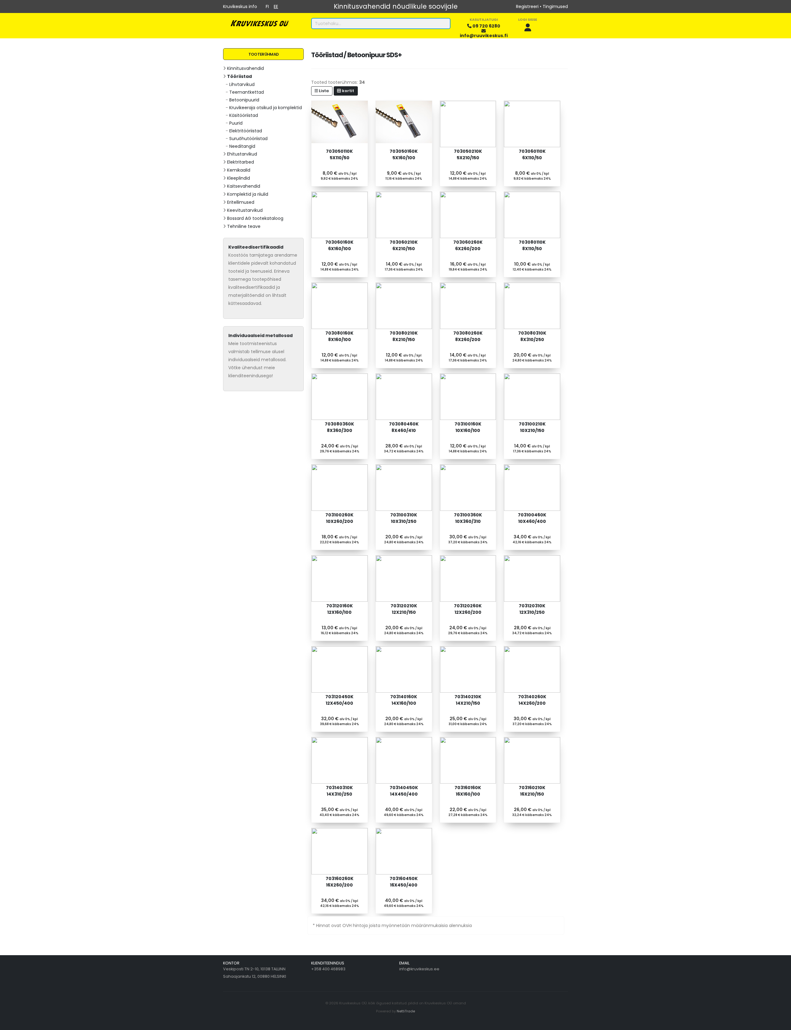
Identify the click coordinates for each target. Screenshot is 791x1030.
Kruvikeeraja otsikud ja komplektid (265, 108)
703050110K (339, 154)
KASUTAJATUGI (484, 19)
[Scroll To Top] (780, 1023)
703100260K (339, 518)
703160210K (532, 790)
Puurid (236, 123)
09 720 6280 (486, 26)
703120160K (339, 609)
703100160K (468, 427)
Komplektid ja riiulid (247, 194)
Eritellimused (240, 202)
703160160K (468, 790)
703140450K (404, 790)
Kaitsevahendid (243, 186)
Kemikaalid (238, 170)
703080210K (404, 336)
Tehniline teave (243, 226)
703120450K (339, 700)
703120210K (404, 609)
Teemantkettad (246, 92)
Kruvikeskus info (240, 6)
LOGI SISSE (527, 19)
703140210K (468, 700)
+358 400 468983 (328, 969)
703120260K (468, 609)
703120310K (532, 609)
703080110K (532, 245)
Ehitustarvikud (242, 154)
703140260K (532, 700)
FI (267, 6)
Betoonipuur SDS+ (374, 54)
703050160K (404, 154)
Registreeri (527, 6)
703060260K (468, 245)
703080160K (339, 336)
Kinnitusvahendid (245, 68)
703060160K (339, 245)
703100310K (403, 518)
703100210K (532, 427)
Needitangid (242, 146)
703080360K (339, 427)
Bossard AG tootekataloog (255, 218)
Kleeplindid (238, 178)
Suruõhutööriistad (248, 138)
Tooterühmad (263, 54)
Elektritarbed (240, 162)
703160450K (404, 881)
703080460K (404, 427)
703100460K (532, 518)
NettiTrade (406, 1011)
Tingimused (555, 6)
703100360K (468, 518)
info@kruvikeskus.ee (419, 969)
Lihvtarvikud (242, 84)
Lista (323, 90)
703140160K (403, 700)
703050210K (468, 154)
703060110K (532, 154)
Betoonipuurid (244, 100)
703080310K (532, 336)
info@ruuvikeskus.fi (484, 35)
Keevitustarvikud (245, 210)
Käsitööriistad (243, 115)
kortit (347, 90)
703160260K (339, 881)
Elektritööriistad (245, 131)
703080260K (468, 336)
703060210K (404, 245)
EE (276, 6)
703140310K (339, 790)
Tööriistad (239, 76)
